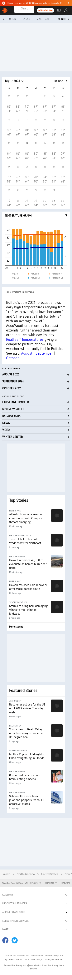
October (12, 358)
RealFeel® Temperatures (25, 339)
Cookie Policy (35, 965)
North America (26, 874)
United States (49, 874)
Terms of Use (9, 965)
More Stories (16, 626)
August (26, 353)
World (6, 874)
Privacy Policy (22, 965)
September (44, 353)
